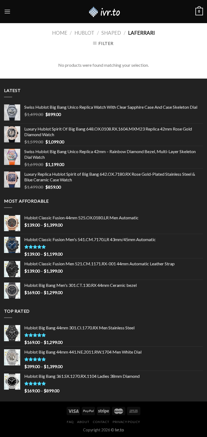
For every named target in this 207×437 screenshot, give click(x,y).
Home (59, 33)
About (83, 422)
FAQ (70, 422)
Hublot (84, 33)
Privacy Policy (126, 422)
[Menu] (7, 11)
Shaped (111, 33)
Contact (101, 422)
